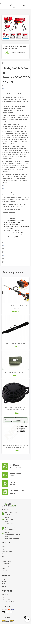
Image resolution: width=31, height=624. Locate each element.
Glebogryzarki (5, 563)
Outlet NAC (5, 571)
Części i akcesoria (6, 549)
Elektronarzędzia (6, 561)
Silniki (3, 568)
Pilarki (3, 554)
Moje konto (5, 594)
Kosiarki (4, 559)
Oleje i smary (5, 566)
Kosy (3, 556)
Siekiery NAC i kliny (7, 551)
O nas (3, 579)
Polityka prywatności (6, 598)
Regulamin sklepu (8, 601)
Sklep (3, 546)
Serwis (4, 581)
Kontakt (4, 586)
